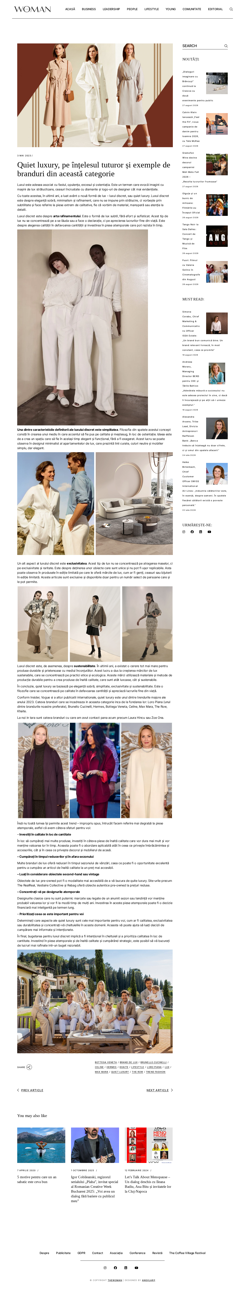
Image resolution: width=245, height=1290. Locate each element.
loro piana (154, 1067)
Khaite (124, 1067)
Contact (97, 1253)
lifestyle (137, 1067)
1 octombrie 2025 (82, 1170)
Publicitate (63, 1253)
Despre (44, 1253)
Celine (99, 1067)
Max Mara (101, 1072)
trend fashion (155, 1072)
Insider (34, 697)
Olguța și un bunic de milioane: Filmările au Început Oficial (191, 203)
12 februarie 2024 (137, 1170)
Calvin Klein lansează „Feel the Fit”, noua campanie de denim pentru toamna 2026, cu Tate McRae (191, 126)
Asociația (116, 1253)
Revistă (157, 1253)
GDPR (81, 1253)
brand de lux (129, 1062)
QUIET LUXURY (120, 1072)
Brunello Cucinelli (153, 1062)
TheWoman (115, 1280)
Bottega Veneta (106, 1062)
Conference (137, 1253)
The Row (137, 1072)
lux (167, 1067)
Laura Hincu (136, 718)
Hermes (112, 1067)
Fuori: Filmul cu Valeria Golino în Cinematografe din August (191, 270)
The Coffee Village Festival (187, 1253)
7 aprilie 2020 (26, 1170)
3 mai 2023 (24, 156)
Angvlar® (148, 1280)
